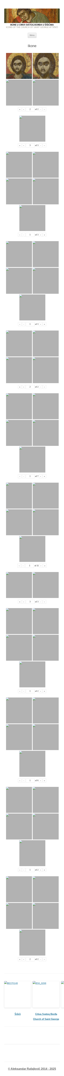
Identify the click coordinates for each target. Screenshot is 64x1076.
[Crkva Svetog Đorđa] (46, 994)
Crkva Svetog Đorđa (46, 1014)
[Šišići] (17, 994)
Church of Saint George (46, 1019)
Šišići (18, 1014)
